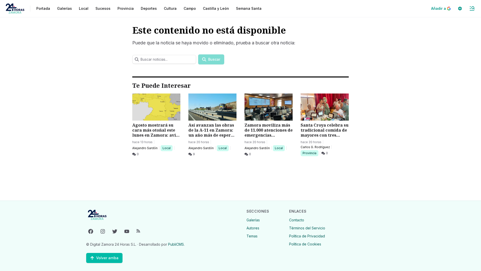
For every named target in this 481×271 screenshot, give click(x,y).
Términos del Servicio (307, 228)
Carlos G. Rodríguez (315, 147)
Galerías (64, 8)
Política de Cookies (305, 244)
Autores (253, 228)
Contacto (296, 220)
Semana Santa (249, 8)
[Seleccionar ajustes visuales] (460, 9)
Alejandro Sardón (145, 148)
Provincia (310, 153)
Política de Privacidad (307, 236)
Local (167, 148)
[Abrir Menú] (472, 9)
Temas (252, 236)
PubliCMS (176, 244)
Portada (43, 8)
